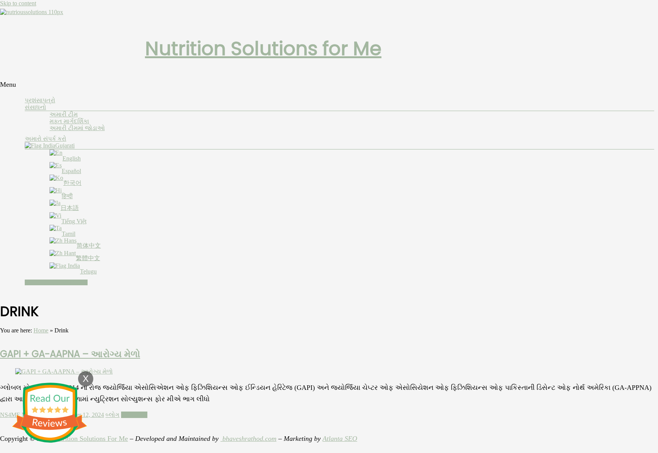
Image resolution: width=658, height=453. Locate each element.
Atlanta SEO (340, 438)
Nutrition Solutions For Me (90, 438)
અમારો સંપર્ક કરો (45, 138)
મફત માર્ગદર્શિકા (69, 121)
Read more (134, 415)
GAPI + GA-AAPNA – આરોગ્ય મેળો (70, 354)
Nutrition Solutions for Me (263, 48)
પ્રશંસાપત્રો (40, 100)
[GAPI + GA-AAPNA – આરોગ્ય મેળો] (64, 371)
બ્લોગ (112, 415)
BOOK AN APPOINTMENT (56, 282)
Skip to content (18, 3)
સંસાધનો (35, 107)
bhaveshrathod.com (248, 438)
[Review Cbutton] (49, 412)
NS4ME (10, 415)
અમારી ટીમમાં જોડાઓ (77, 128)
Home (41, 330)
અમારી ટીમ (64, 114)
